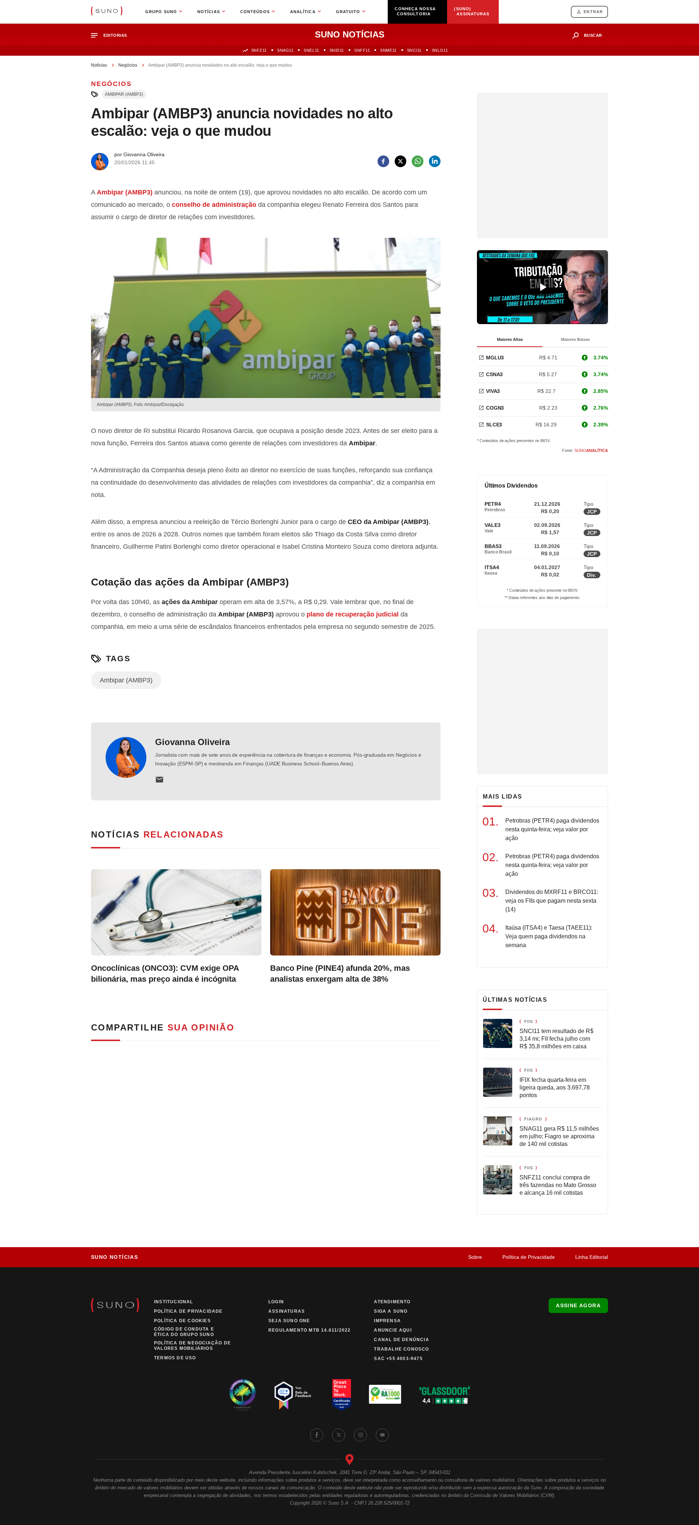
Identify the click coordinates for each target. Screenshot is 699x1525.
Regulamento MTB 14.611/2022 (309, 1330)
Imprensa (387, 1320)
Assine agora (578, 1305)
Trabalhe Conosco (401, 1349)
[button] (112, 35)
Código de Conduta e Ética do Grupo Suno (184, 1332)
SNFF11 (362, 50)
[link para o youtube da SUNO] (382, 1435)
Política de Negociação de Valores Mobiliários (192, 1345)
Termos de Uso (175, 1357)
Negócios (127, 65)
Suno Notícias (114, 1257)
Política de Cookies (182, 1320)
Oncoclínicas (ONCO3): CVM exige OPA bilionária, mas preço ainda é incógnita (165, 974)
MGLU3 (495, 357)
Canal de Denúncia (401, 1339)
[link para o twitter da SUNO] (338, 1435)
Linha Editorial (591, 1257)
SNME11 (388, 50)
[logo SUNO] (106, 12)
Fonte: (585, 450)
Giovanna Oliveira (192, 742)
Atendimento (392, 1301)
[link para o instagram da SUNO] (360, 1435)
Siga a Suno (390, 1311)
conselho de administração (214, 204)
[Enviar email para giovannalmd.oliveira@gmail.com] (159, 779)
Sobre (475, 1257)
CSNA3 (494, 374)
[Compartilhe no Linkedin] (435, 161)
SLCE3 (494, 424)
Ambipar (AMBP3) (124, 94)
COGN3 (495, 408)
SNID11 (336, 50)
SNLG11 (440, 50)
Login (276, 1301)
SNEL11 (311, 50)
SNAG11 (285, 50)
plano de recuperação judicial (353, 614)
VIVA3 (493, 391)
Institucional (173, 1301)
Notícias (99, 65)
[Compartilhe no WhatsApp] (417, 161)
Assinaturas (286, 1311)
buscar (593, 35)
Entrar (593, 11)
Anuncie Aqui (392, 1330)
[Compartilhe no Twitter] (400, 161)
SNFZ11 (259, 50)
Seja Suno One (289, 1320)
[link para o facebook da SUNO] (316, 1435)
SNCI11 (414, 50)
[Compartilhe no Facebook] (383, 161)
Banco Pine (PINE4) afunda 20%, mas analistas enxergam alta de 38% (340, 974)
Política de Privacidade (528, 1257)
